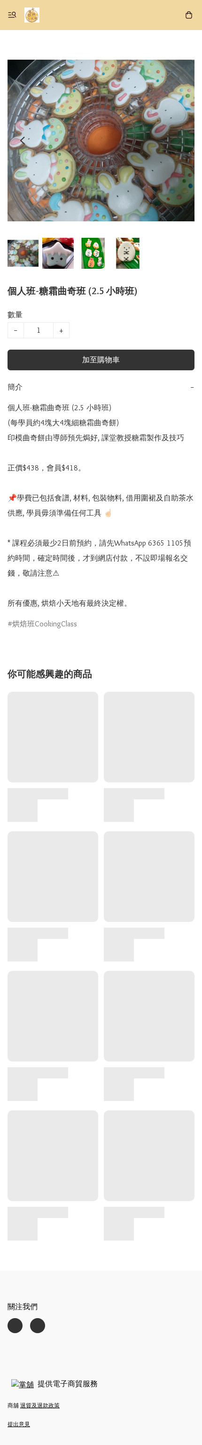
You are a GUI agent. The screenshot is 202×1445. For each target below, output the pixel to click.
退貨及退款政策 (40, 1405)
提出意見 (19, 1424)
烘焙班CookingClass (44, 623)
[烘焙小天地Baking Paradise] (31, 15)
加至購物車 (101, 359)
